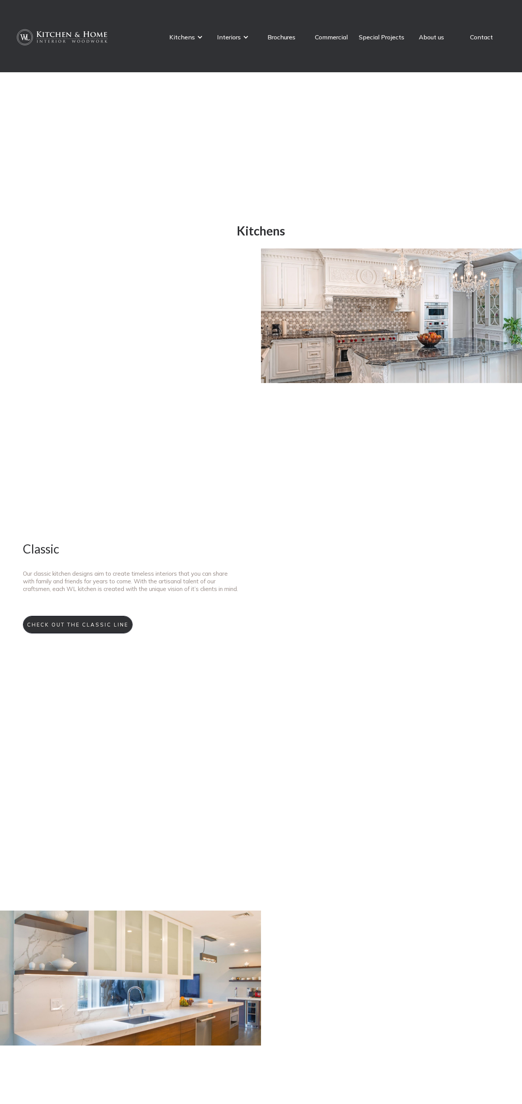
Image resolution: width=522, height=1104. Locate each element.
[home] (63, 37)
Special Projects (381, 37)
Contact (481, 37)
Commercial (331, 37)
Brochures (281, 37)
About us (431, 37)
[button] (186, 37)
